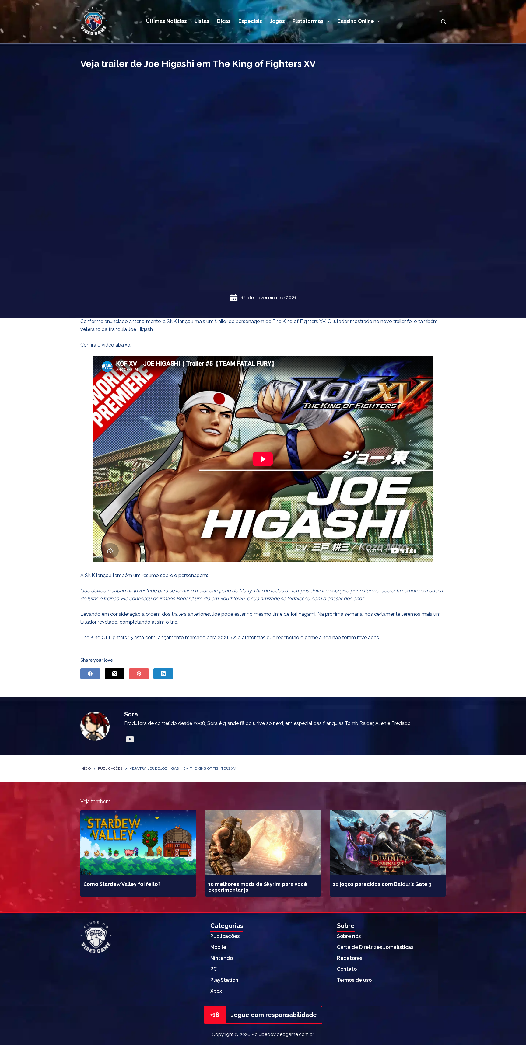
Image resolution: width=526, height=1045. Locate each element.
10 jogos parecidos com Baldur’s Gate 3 (382, 884)
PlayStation (224, 980)
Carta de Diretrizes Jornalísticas (375, 947)
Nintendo (221, 958)
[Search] (443, 21)
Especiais (250, 21)
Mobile (218, 947)
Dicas (224, 21)
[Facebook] (90, 673)
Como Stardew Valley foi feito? (121, 884)
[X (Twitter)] (114, 673)
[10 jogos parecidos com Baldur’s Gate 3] (388, 842)
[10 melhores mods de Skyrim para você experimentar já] (263, 842)
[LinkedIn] (163, 673)
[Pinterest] (139, 673)
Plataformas (308, 21)
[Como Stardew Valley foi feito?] (138, 842)
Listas (202, 21)
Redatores (349, 958)
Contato (347, 969)
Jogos (277, 21)
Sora (131, 714)
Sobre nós (349, 936)
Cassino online (355, 21)
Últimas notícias (166, 21)
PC (213, 969)
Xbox (216, 991)
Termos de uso (354, 980)
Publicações (225, 936)
